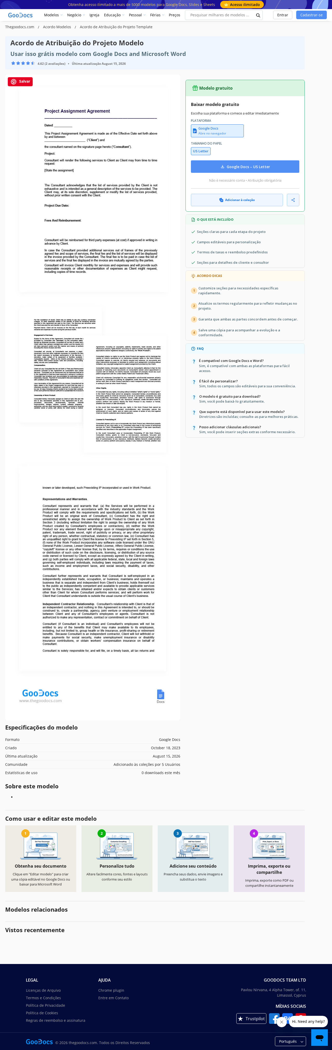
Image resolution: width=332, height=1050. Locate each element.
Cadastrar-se (311, 14)
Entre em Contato (113, 997)
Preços (174, 14)
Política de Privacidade (45, 1005)
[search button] (258, 15)
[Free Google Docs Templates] (20, 15)
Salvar (24, 81)
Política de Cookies (42, 1012)
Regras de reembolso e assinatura (55, 1020)
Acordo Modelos (57, 26)
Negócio (74, 14)
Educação (112, 14)
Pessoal (135, 14)
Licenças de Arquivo (43, 990)
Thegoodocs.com (20, 26)
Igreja (94, 14)
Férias (155, 14)
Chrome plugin (111, 990)
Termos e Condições (43, 997)
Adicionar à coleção (240, 200)
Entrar (282, 14)
